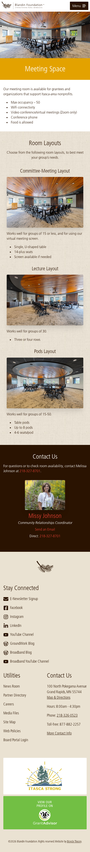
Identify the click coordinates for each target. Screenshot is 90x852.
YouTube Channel (22, 634)
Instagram (16, 616)
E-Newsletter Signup (24, 598)
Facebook (16, 607)
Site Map (9, 722)
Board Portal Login (15, 740)
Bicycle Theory (74, 841)
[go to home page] (45, 6)
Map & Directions (58, 697)
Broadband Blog (21, 652)
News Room (11, 686)
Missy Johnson (45, 516)
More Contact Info (59, 733)
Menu (76, 6)
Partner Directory (14, 695)
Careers (8, 704)
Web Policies (12, 731)
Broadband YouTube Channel (29, 661)
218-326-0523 (67, 715)
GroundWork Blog (22, 643)
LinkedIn (15, 625)
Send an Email (45, 529)
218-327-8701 (29, 471)
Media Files (11, 713)
